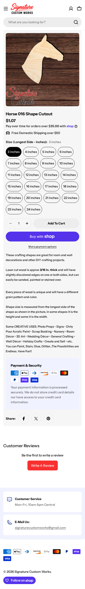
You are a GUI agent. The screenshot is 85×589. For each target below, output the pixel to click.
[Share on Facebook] (24, 419)
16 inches (32, 186)
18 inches (69, 186)
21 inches (51, 198)
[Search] (75, 22)
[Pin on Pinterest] (48, 419)
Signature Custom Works (32, 572)
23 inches (14, 209)
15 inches (14, 186)
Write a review (42, 465)
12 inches (32, 175)
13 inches (50, 175)
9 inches (48, 163)
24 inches (33, 209)
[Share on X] (36, 419)
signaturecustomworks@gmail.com (40, 528)
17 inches (51, 186)
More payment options (42, 246)
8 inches (31, 163)
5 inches (48, 152)
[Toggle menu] (5, 8)
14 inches (69, 175)
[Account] (70, 8)
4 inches (31, 152)
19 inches (14, 198)
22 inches (70, 198)
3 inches (14, 152)
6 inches (66, 152)
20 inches (33, 198)
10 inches (66, 163)
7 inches (13, 163)
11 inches (14, 175)
